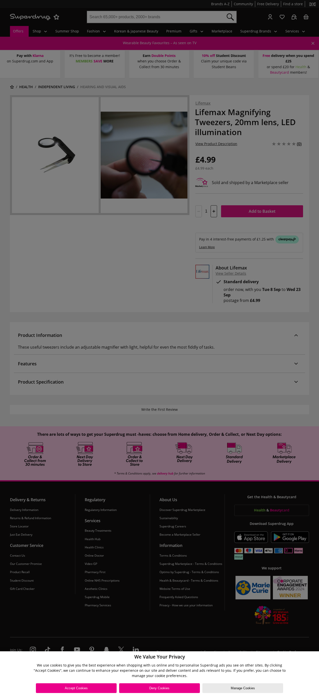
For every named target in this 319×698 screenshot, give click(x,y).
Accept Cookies (76, 688)
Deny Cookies (159, 688)
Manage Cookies (243, 688)
